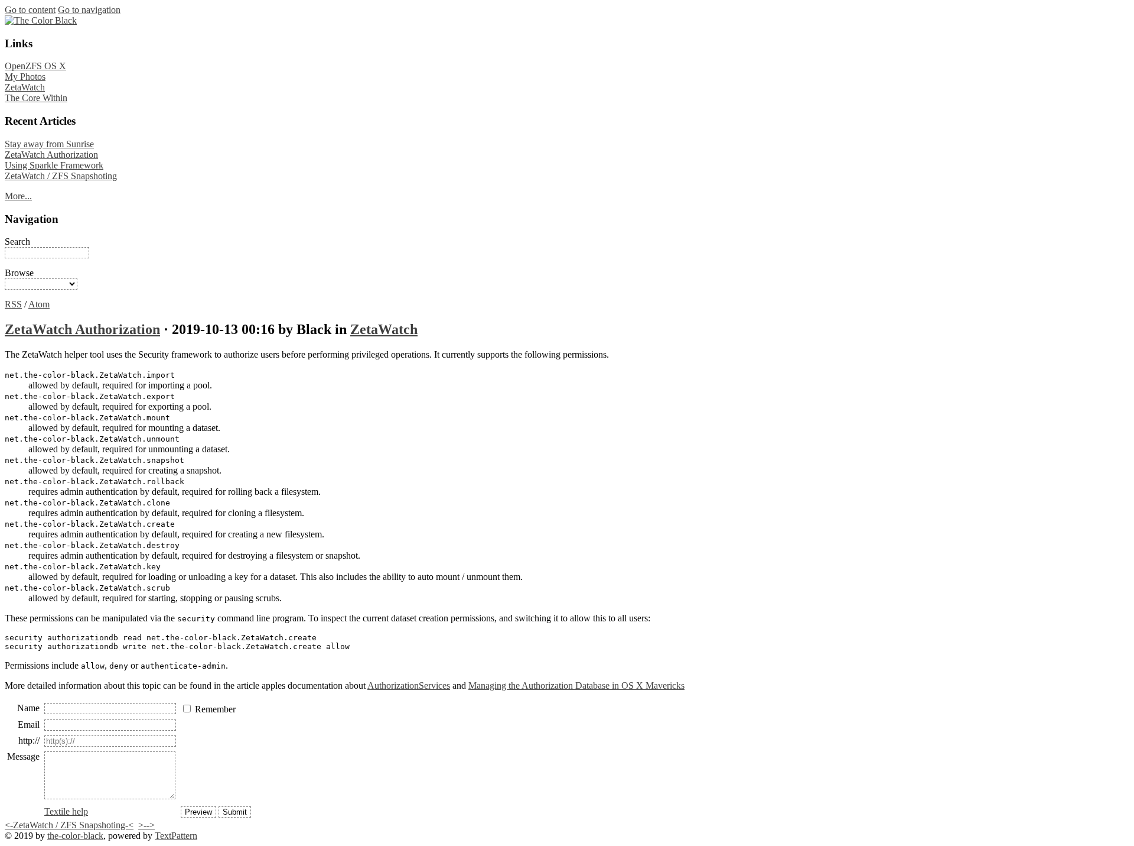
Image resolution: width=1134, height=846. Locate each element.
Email (29, 724)
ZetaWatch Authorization (51, 155)
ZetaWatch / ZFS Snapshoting (61, 176)
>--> (146, 825)
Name (28, 708)
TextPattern (176, 836)
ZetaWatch (25, 87)
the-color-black (75, 836)
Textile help (66, 811)
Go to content (30, 10)
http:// (29, 740)
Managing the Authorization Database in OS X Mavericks (576, 685)
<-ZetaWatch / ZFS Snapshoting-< (69, 825)
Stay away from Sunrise (49, 144)
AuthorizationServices (408, 685)
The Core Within (36, 98)
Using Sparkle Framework (54, 165)
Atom (39, 304)
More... (18, 196)
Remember (215, 709)
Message (23, 756)
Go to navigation (89, 10)
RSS (13, 304)
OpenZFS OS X (35, 66)
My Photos (25, 77)
